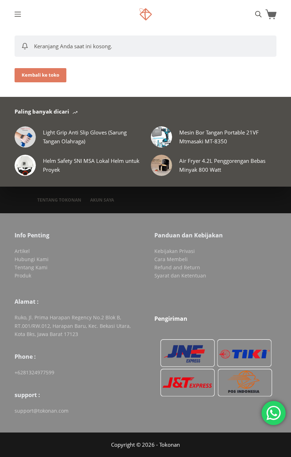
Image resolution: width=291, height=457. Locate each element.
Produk (23, 275)
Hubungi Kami (32, 259)
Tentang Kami (31, 267)
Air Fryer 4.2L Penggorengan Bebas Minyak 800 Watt (222, 165)
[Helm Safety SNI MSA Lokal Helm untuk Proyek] (25, 165)
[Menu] (18, 14)
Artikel (22, 251)
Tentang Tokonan (59, 200)
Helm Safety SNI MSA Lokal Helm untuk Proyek (91, 165)
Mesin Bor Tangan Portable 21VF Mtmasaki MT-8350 (219, 137)
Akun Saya (102, 200)
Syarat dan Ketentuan (180, 275)
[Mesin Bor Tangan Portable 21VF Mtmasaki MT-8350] (161, 137)
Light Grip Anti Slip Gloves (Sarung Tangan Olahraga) (85, 137)
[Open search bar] (258, 14)
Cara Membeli (171, 259)
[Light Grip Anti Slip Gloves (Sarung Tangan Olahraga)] (25, 137)
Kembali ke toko (40, 75)
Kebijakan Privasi (174, 251)
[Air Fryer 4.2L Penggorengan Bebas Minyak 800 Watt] (161, 165)
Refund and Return (177, 267)
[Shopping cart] (270, 14)
